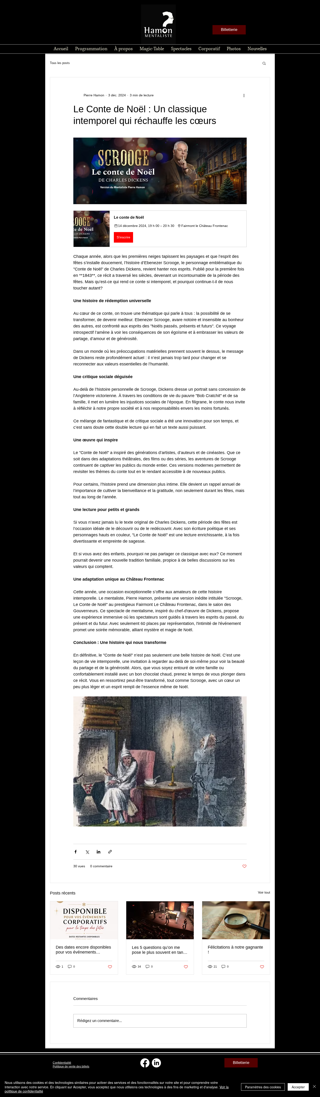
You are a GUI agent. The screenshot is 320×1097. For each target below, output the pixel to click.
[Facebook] (144, 1062)
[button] (264, 63)
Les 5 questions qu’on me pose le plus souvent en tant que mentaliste (158, 950)
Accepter (298, 1087)
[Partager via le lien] (110, 851)
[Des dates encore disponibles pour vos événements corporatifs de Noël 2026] (84, 920)
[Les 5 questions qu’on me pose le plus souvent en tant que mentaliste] (160, 920)
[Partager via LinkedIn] (98, 851)
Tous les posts (60, 63)
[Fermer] (314, 1086)
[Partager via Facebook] (75, 851)
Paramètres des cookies (263, 1087)
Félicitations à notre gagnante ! (235, 949)
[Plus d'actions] (244, 95)
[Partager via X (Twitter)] (87, 851)
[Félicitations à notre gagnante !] (236, 920)
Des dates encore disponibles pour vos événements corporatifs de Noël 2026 (83, 950)
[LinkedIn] (156, 1062)
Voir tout (264, 892)
